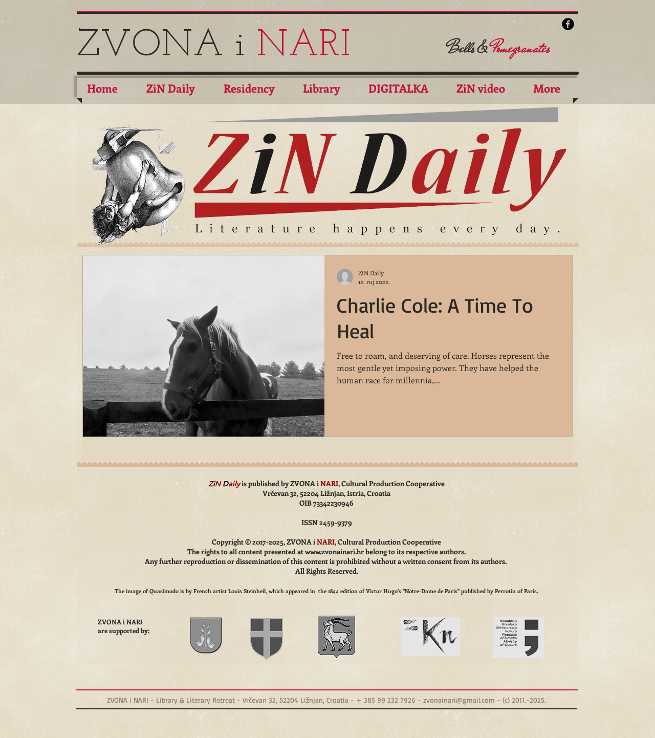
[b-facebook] (568, 24)
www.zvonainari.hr (334, 551)
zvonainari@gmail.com (459, 700)
